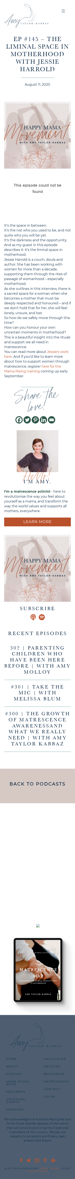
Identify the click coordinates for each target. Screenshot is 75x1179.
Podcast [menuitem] (14, 1074)
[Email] (51, 420)
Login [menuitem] (49, 1096)
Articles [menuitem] (52, 1066)
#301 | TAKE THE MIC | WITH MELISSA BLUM (37, 693)
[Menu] (63, 11)
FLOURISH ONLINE (37, 1171)
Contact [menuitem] (52, 1089)
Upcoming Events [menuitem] (15, 1101)
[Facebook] (19, 420)
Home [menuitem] (11, 1058)
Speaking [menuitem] (15, 1109)
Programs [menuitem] (16, 1091)
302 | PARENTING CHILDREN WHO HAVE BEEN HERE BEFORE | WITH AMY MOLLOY (37, 660)
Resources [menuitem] (54, 1074)
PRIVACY (55, 1168)
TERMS (44, 1168)
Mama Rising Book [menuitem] (18, 1083)
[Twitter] (27, 420)
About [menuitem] (12, 1066)
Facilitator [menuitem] (55, 1058)
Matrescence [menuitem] (56, 1081)
